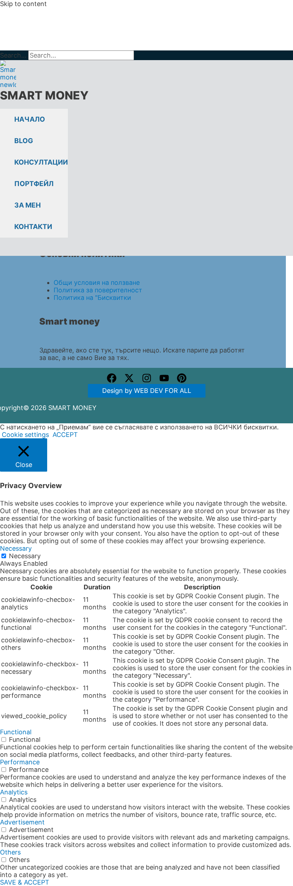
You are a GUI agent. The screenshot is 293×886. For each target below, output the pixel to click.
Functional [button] (15, 732)
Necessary (25, 556)
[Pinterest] (182, 380)
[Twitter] (129, 380)
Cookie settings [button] (25, 434)
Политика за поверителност (98, 290)
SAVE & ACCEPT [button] (24, 882)
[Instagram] (147, 380)
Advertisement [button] (22, 822)
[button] (4, 250)
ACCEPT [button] (65, 434)
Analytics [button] (14, 792)
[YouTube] (164, 380)
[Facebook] (111, 380)
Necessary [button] (16, 548)
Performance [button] (20, 762)
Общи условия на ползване (97, 282)
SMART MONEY (44, 95)
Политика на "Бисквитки (92, 297)
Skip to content (23, 4)
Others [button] (10, 852)
